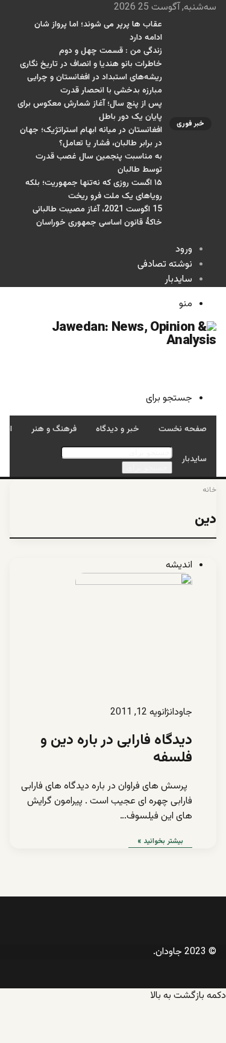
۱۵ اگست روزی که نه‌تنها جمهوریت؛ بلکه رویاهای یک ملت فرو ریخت (93, 190)
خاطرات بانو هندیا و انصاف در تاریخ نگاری (91, 64)
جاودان (180, 712)
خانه (209, 490)
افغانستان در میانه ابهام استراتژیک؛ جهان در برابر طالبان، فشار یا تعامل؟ (91, 137)
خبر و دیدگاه (117, 429)
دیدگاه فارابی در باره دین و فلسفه (116, 749)
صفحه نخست (183, 429)
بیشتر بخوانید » (160, 841)
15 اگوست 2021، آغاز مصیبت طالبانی (97, 209)
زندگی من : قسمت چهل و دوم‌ (110, 51)
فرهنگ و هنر (54, 429)
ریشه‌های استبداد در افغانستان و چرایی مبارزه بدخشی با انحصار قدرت (94, 84)
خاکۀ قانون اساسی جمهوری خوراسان (99, 222)
